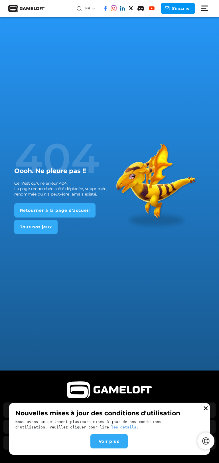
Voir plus (109, 441)
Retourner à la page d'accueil (55, 210)
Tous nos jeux (36, 227)
